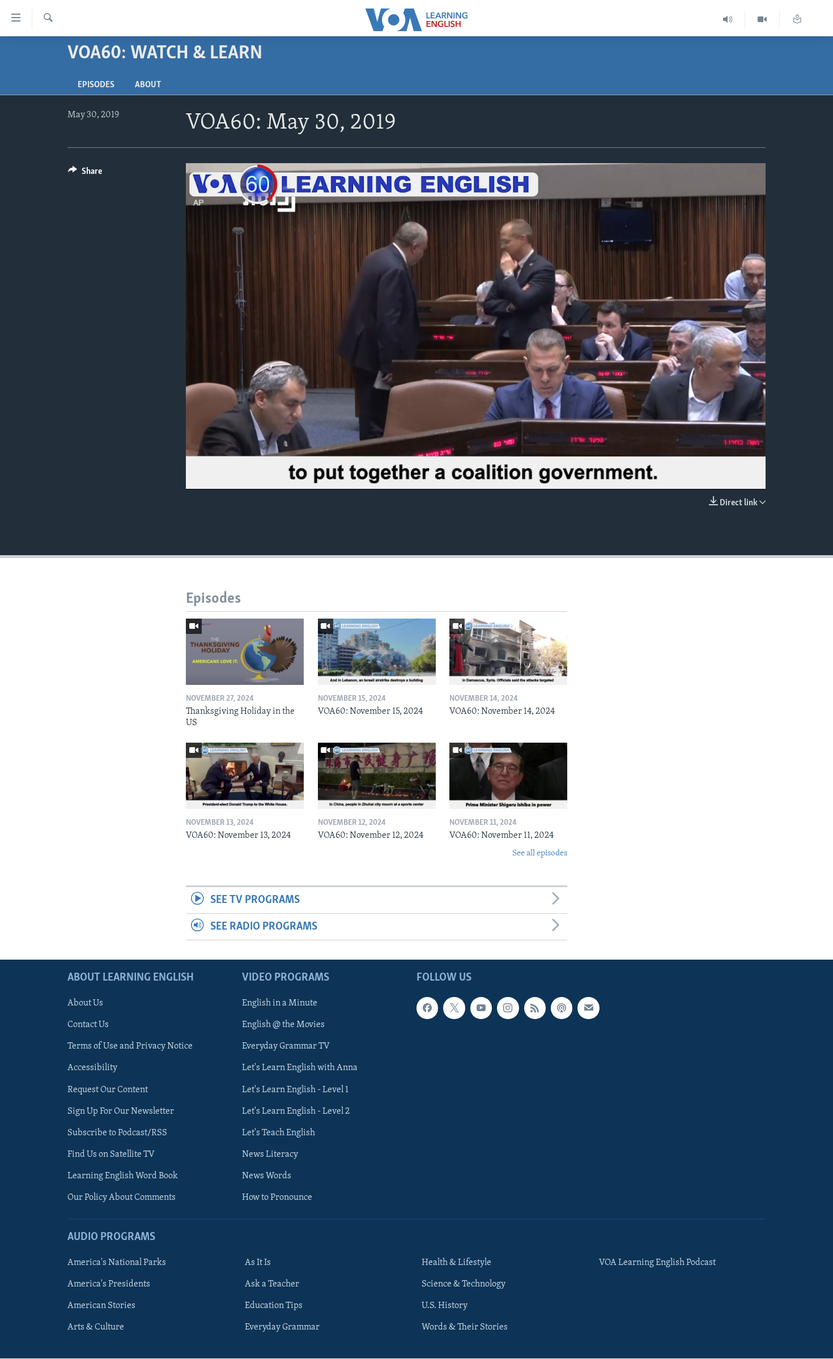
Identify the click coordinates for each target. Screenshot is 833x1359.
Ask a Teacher (272, 1284)
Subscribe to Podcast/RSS (117, 1133)
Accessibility (92, 1068)
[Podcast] (561, 1008)
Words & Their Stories (465, 1327)
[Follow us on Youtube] (481, 1008)
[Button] (85, 174)
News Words (266, 1176)
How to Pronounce (277, 1197)
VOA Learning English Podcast (657, 1263)
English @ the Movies (283, 1025)
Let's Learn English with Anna (300, 1068)
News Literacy (270, 1154)
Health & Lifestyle (456, 1263)
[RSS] (535, 1008)
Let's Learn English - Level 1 (295, 1089)
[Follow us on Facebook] (427, 1008)
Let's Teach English (278, 1133)
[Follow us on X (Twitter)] (454, 1008)
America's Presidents (108, 1284)
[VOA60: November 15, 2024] (377, 652)
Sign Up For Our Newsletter (120, 1111)
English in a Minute (279, 1003)
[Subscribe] (588, 1008)
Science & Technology (463, 1284)
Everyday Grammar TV (286, 1046)
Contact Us (88, 1025)
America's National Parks (116, 1263)
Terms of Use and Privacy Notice (130, 1046)
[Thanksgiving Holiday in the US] (245, 652)
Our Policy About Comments (121, 1197)
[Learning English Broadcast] (728, 19)
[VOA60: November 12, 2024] (377, 776)
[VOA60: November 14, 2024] (508, 652)
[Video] (762, 19)
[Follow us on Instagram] (507, 1008)
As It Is (258, 1263)
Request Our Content (107, 1089)
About (148, 85)
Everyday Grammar (282, 1327)
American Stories (101, 1306)
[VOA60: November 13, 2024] (245, 776)
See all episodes (539, 853)
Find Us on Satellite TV (111, 1154)
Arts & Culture (95, 1327)
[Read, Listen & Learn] (797, 19)
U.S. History (445, 1306)
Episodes (96, 85)
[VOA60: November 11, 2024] (508, 776)
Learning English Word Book (122, 1176)
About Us (85, 1003)
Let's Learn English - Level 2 (296, 1111)
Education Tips (274, 1306)
